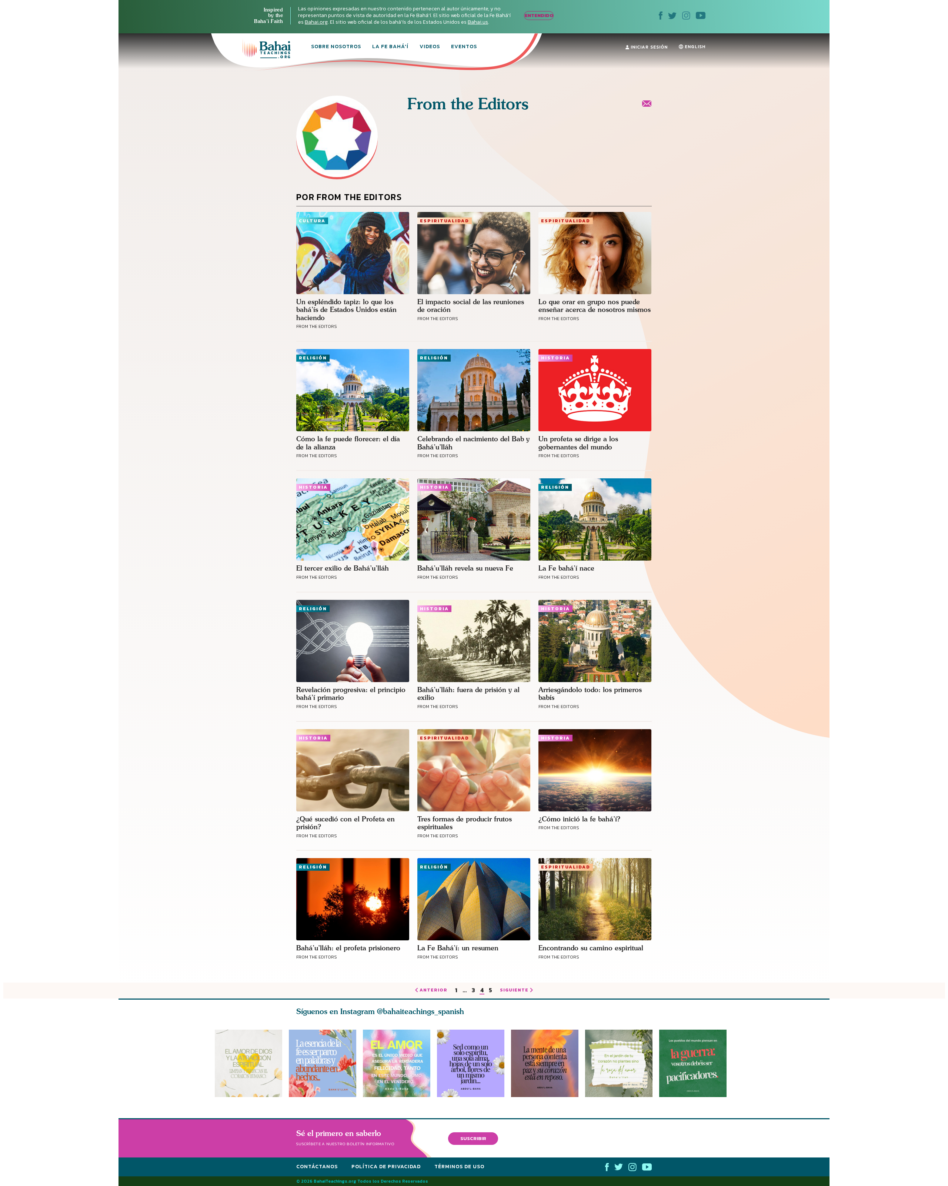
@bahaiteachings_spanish (420, 1011)
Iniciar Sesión (648, 47)
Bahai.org (316, 22)
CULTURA (312, 220)
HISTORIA (555, 358)
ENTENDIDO (539, 15)
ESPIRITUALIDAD (444, 220)
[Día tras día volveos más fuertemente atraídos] (474, 1063)
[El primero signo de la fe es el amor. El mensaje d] (696, 1063)
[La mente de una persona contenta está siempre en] (548, 1063)
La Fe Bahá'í (390, 47)
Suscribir (473, 1138)
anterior (433, 990)
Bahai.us (478, 22)
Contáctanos (317, 1166)
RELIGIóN (313, 358)
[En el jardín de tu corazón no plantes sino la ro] (622, 1063)
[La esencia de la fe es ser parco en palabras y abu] (322, 1063)
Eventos (464, 47)
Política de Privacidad (386, 1166)
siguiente (514, 990)
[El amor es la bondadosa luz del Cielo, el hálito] (396, 1063)
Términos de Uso (459, 1166)
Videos (430, 47)
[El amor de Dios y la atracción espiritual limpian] (248, 1063)
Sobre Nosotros (336, 47)
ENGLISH (694, 46)
